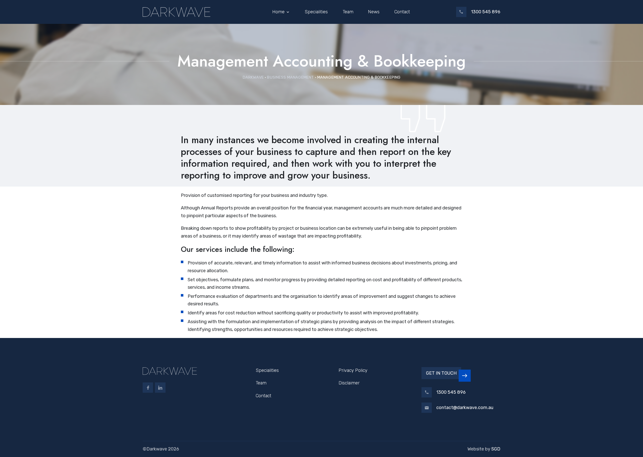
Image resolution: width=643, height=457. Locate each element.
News (374, 12)
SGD (495, 449)
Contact (402, 12)
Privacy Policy (353, 370)
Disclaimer (349, 383)
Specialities (316, 12)
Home (278, 12)
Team (348, 12)
